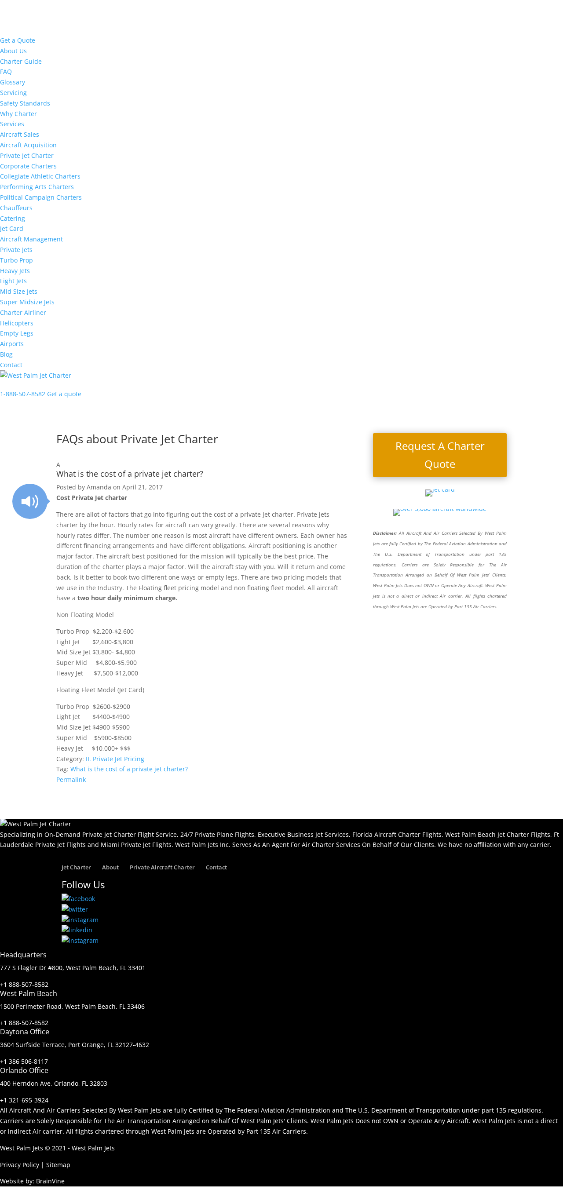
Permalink (71, 779)
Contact (11, 365)
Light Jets (13, 281)
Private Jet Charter (27, 155)
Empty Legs (16, 333)
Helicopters (16, 323)
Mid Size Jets (18, 291)
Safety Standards (25, 103)
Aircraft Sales (19, 134)
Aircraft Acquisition (28, 145)
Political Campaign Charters (41, 197)
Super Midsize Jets (27, 302)
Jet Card (11, 228)
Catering (12, 218)
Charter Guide (21, 61)
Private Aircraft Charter (162, 867)
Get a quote (64, 394)
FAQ (6, 71)
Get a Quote (17, 40)
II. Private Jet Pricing (115, 759)
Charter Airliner (23, 312)
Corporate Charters (28, 166)
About (110, 867)
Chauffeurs (16, 208)
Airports (12, 343)
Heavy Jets (15, 270)
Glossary (12, 82)
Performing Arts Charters (37, 186)
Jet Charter (76, 867)
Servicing (13, 92)
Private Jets (16, 249)
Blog (6, 354)
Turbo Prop (16, 260)
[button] (202, 471)
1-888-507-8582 (22, 394)
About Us (13, 51)
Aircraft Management (31, 239)
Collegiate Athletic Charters (40, 176)
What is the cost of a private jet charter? (129, 769)
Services (12, 124)
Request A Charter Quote (440, 454)
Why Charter (18, 113)
